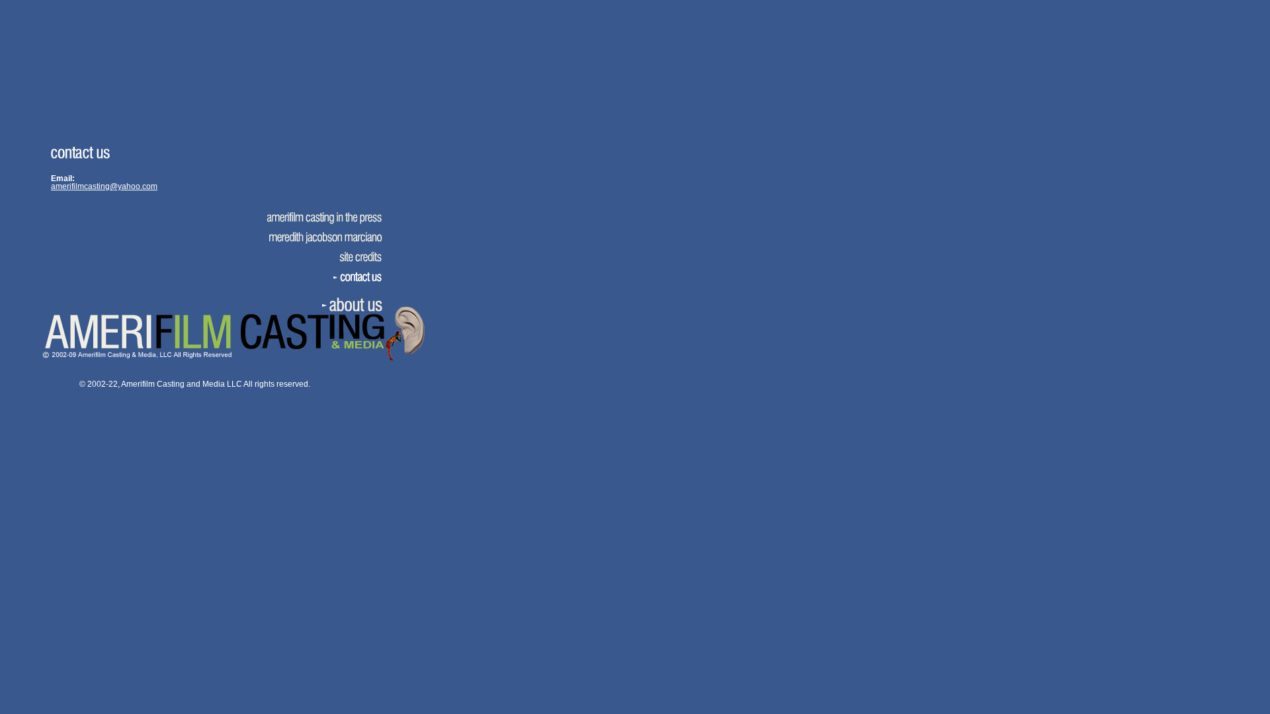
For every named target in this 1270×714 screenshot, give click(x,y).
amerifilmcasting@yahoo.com (104, 186)
